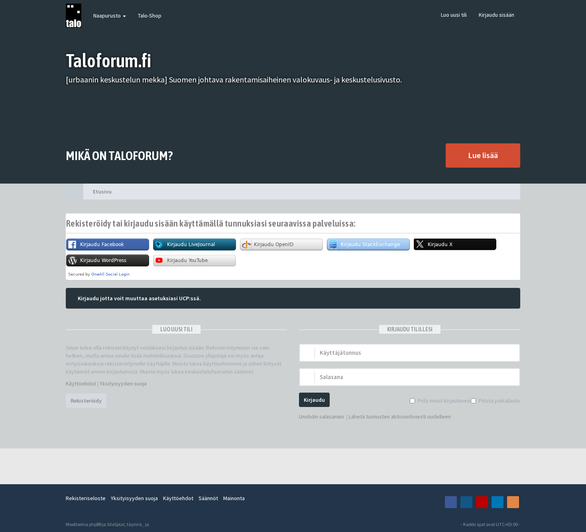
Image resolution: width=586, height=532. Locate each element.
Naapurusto (107, 15)
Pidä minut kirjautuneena (447, 400)
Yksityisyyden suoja (123, 383)
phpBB (95, 524)
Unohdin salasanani (321, 416)
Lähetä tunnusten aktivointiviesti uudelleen (400, 416)
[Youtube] (482, 502)
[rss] (513, 502)
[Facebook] (451, 502)
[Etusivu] (74, 192)
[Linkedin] (497, 502)
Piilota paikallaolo (499, 400)
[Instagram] (466, 502)
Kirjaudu (314, 399)
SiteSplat (116, 524)
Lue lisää (483, 155)
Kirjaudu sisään (496, 14)
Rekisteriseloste (86, 498)
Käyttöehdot (81, 383)
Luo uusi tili (454, 14)
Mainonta (234, 498)
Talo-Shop (149, 15)
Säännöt (208, 498)
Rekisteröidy (86, 400)
